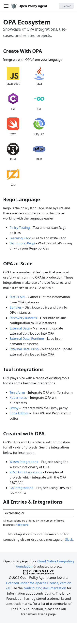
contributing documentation (44, 588)
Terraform (17, 392)
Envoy (13, 408)
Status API (17, 297)
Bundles (15, 307)
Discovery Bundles (23, 318)
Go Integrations (21, 488)
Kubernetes (18, 397)
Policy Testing (19, 227)
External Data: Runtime (26, 338)
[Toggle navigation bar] (6, 6)
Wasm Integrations (23, 462)
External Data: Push (24, 349)
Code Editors (19, 413)
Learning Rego (20, 238)
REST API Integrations (25, 472)
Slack (69, 539)
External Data (19, 328)
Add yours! (22, 524)
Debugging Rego (22, 243)
